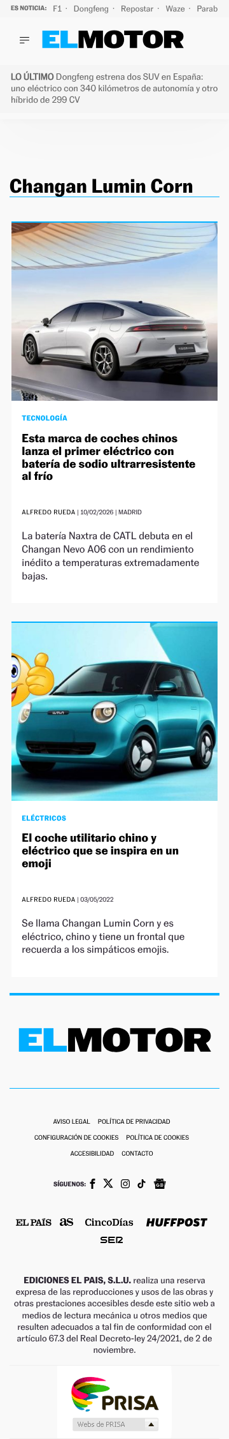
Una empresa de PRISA (114, 1393)
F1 (58, 8)
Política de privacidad (134, 1122)
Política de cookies (157, 1138)
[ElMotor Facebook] (92, 1185)
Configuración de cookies (76, 1138)
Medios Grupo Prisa (114, 1424)
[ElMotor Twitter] (108, 1185)
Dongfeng (92, 8)
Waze (175, 8)
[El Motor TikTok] (141, 1185)
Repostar (138, 8)
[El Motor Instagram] (125, 1185)
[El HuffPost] (177, 1223)
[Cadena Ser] (112, 1241)
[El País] (34, 1223)
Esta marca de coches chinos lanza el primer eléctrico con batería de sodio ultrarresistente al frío (108, 457)
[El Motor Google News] (159, 1185)
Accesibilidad (92, 1154)
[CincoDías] (109, 1223)
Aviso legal (71, 1122)
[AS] (67, 1223)
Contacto (137, 1154)
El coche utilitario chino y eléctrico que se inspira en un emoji (100, 850)
